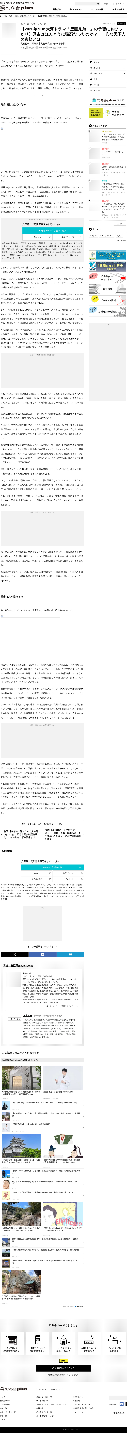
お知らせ (97, 90)
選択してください (68, 1006)
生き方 (96, 62)
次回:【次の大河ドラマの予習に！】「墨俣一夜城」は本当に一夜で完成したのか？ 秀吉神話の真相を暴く (63, 834)
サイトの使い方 (42, 1401)
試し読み (32, 48)
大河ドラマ (63, 48)
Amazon (37, 237)
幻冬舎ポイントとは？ (45, 1412)
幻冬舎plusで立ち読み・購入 (52, 230)
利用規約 (76, 1401)
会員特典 (39, 1408)
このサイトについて (44, 1397)
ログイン (121, 4)
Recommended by (68, 1306)
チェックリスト (107, 236)
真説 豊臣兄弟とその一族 (25, 16)
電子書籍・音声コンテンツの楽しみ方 (51, 1405)
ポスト (122, 24)
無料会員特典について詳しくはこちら (64, 1375)
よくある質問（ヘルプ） (45, 1416)
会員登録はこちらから (65, 1368)
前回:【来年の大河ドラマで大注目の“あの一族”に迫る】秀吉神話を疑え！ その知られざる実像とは (22, 834)
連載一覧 (3, 1408)
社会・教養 (8, 16)
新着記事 (57, 9)
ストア (2, 1420)
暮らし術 (96, 68)
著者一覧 (3, 1416)
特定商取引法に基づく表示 (83, 1408)
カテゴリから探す (97, 9)
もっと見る (120, 224)
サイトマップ (78, 1412)
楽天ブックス (68, 237)
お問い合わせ (78, 1397)
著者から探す (118, 9)
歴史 (24, 48)
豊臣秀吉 (52, 48)
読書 (95, 79)
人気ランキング (75, 9)
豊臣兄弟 (42, 48)
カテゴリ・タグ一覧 (8, 1412)
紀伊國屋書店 (37, 879)
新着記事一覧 (5, 1401)
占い (119, 236)
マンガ (96, 85)
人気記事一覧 (5, 1405)
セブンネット (68, 879)
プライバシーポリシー (81, 1405)
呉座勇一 (27, 1015)
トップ (2, 1397)
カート (108, 4)
